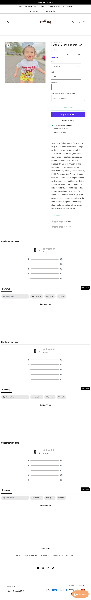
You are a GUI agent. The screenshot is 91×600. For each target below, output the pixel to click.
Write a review (85, 288)
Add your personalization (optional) (64, 93)
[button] (7, 33)
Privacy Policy (45, 555)
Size (52, 62)
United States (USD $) (16, 591)
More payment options (68, 120)
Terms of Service (57, 555)
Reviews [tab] (6, 288)
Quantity (54, 82)
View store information (63, 132)
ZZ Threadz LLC (80, 585)
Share (58, 215)
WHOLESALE (70, 555)
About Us (19, 555)
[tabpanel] (45, 312)
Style (52, 72)
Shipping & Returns (31, 555)
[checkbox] (61, 296)
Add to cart (68, 107)
